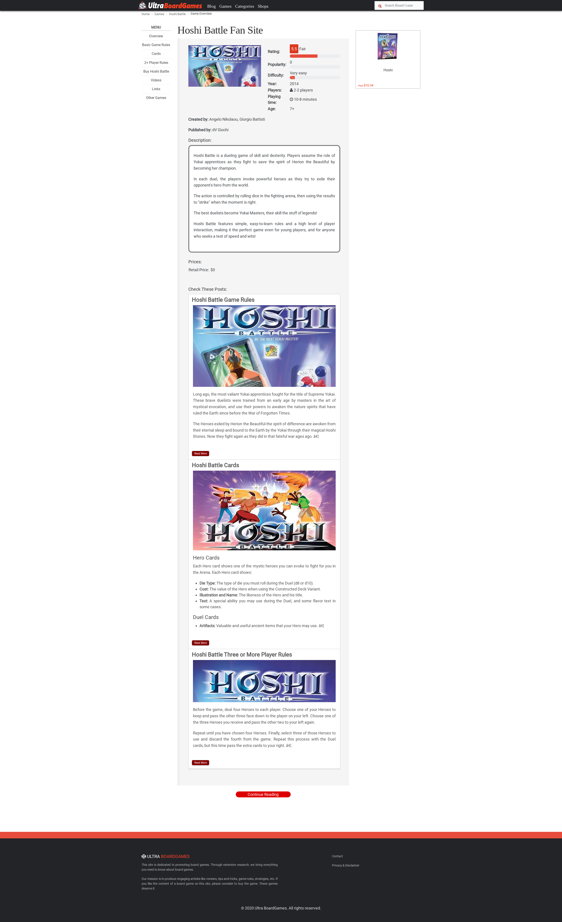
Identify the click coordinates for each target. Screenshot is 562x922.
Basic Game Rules (156, 45)
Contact (337, 856)
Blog (211, 6)
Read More (200, 453)
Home (146, 14)
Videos (156, 80)
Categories (244, 6)
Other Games (156, 98)
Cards (156, 54)
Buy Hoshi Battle (156, 71)
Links (156, 89)
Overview (156, 36)
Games (225, 6)
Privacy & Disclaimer (345, 865)
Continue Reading (263, 794)
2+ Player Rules (156, 63)
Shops (263, 6)
